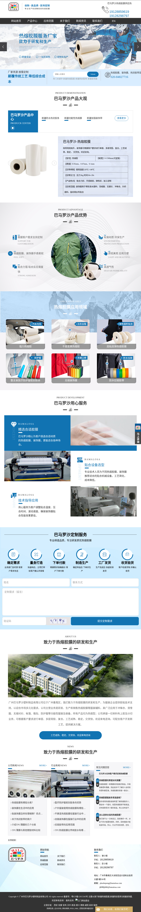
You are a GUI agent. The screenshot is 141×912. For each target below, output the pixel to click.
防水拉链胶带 (116, 380)
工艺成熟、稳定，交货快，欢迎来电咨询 (70, 735)
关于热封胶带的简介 (22, 819)
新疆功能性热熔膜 (73, 118)
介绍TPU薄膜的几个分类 (24, 825)
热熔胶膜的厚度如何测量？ (110, 780)
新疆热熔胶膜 (69, 79)
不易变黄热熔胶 (71, 346)
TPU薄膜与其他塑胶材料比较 (26, 830)
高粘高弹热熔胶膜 (117, 346)
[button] (67, 66)
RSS (72, 909)
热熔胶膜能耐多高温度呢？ (110, 798)
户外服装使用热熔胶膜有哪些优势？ (72, 808)
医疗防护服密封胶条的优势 (68, 802)
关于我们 (65, 21)
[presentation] (3, 46)
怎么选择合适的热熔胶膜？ (110, 815)
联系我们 (97, 21)
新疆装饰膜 (92, 79)
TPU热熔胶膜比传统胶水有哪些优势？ (73, 830)
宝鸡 (65, 905)
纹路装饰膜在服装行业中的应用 (70, 819)
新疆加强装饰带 (94, 118)
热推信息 (50, 909)
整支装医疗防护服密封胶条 (25, 380)
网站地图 (65, 909)
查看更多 (121, 118)
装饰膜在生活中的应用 (23, 808)
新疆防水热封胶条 (50, 118)
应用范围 (49, 21)
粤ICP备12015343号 (79, 897)
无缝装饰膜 (71, 380)
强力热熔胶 (25, 346)
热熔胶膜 (44, 860)
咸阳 (87, 905)
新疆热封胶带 (81, 79)
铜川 (78, 905)
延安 (91, 905)
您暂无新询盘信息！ (87, 909)
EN (113, 21)
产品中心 (32, 21)
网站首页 (16, 21)
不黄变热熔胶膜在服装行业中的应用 (72, 813)
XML (76, 909)
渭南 (82, 905)
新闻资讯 (81, 21)
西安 (56, 905)
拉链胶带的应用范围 (65, 825)
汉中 (69, 905)
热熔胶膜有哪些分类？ (23, 802)
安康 (60, 905)
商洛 (73, 905)
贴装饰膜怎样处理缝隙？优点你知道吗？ (31, 813)
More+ (43, 765)
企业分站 (58, 909)
